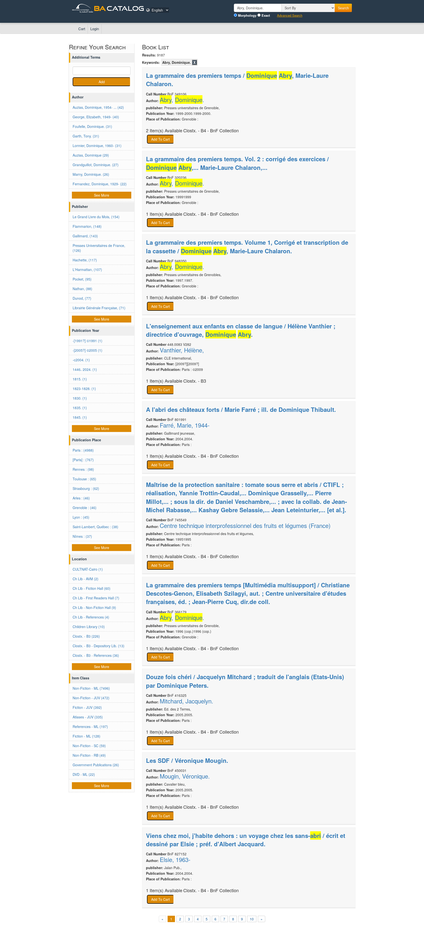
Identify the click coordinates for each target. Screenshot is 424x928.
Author (77, 96)
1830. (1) (80, 398)
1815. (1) (80, 379)
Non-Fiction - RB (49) (89, 755)
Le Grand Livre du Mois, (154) (96, 216)
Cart (81, 28)
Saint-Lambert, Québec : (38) (95, 526)
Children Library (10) (89, 626)
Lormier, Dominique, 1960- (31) (97, 145)
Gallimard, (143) (85, 235)
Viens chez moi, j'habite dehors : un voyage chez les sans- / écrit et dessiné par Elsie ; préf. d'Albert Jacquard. (245, 839)
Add (102, 81)
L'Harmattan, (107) (87, 269)
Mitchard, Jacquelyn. (186, 701)
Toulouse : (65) (84, 478)
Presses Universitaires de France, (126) (99, 248)
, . (182, 99)
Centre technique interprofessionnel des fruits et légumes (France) (245, 525)
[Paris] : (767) (83, 459)
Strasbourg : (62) (86, 488)
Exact (266, 15)
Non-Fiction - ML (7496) (91, 688)
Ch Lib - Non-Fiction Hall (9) (94, 607)
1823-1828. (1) (84, 388)
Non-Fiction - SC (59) (89, 745)
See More (101, 195)
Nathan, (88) (82, 288)
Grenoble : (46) (84, 507)
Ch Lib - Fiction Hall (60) (91, 588)
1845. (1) (80, 417)
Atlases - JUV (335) (88, 716)
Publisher (80, 206)
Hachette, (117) (85, 259)
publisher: (154, 108)
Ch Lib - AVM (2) (85, 578)
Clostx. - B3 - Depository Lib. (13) (98, 645)
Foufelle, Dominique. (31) (92, 126)
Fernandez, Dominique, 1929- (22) (100, 183)
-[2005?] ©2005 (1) (87, 350)
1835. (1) (80, 407)
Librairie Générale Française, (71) (99, 307)
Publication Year (85, 330)
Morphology (247, 15)
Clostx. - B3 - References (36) (96, 655)
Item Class (80, 677)
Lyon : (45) (81, 517)
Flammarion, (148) (87, 226)
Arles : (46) (81, 498)
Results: (149, 55)
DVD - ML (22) (84, 774)
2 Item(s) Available (164, 130)
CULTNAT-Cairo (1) (88, 569)
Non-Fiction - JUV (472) (91, 697)
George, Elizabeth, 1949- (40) (96, 116)
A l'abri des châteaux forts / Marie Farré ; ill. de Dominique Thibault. (241, 409)
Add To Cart (160, 139)
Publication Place (86, 439)
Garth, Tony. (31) (86, 136)
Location (79, 558)
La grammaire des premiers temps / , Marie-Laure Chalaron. (237, 79)
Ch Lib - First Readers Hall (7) (96, 597)
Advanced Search (289, 15)
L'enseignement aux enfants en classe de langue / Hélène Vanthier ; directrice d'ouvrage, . (240, 330)
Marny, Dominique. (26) (91, 174)
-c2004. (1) (81, 359)
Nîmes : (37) (82, 536)
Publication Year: (160, 113)
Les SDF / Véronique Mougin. (187, 760)
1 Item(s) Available (164, 214)
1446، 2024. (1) (85, 369)
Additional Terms (86, 57)
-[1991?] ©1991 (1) (87, 340)
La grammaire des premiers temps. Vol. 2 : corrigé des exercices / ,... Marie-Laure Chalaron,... (237, 163)
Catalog (125, 8)
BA (100, 8)
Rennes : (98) (83, 469)
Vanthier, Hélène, (182, 350)
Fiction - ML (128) (86, 736)
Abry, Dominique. (176, 62)
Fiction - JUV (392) (87, 707)
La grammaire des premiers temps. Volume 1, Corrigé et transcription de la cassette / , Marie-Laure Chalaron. (247, 246)
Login (94, 28)
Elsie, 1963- (175, 859)
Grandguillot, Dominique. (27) (96, 164)
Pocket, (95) (82, 279)
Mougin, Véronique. (185, 776)
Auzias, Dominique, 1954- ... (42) (98, 107)
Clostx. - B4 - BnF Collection (211, 130)
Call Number (156, 94)
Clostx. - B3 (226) (86, 636)
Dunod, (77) (82, 298)
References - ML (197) (90, 726)
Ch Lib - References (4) (91, 617)
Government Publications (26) (96, 764)
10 (252, 918)
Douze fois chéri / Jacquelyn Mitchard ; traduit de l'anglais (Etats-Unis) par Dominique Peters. (245, 680)
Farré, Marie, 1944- (185, 425)
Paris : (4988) (83, 450)
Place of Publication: (163, 119)
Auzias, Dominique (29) (91, 155)
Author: (152, 100)
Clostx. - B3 (194, 381)
